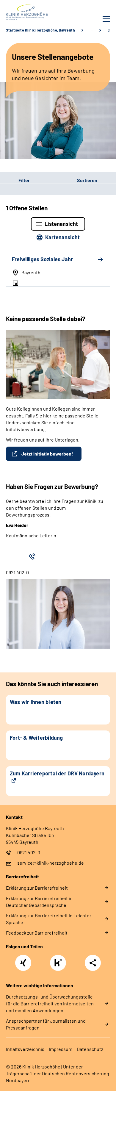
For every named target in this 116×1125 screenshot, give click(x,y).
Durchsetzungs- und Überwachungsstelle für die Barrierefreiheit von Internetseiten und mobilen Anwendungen (50, 1003)
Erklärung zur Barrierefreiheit (37, 888)
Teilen (92, 963)
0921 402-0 (28, 852)
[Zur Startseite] (30, 12)
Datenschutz (90, 1049)
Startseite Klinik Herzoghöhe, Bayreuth (40, 30)
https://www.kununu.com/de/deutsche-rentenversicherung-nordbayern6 (59, 964)
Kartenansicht (62, 237)
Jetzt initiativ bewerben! (47, 453)
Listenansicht (61, 223)
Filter (15, 180)
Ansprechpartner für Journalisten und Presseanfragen (46, 1024)
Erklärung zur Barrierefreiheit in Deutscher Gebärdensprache (39, 901)
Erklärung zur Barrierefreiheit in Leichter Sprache (48, 919)
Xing (23, 959)
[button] (29, 180)
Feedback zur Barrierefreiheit (37, 932)
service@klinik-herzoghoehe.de (50, 863)
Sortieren (87, 180)
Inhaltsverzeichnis (25, 1049)
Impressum (60, 1049)
